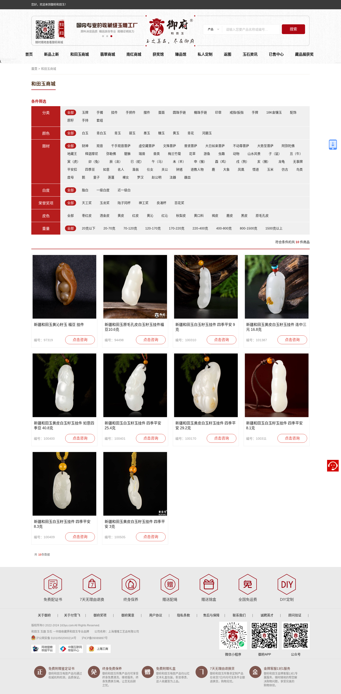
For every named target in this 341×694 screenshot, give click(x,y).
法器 (173, 177)
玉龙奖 (104, 203)
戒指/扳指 (237, 112)
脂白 (85, 190)
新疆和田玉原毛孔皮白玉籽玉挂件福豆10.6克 (134, 327)
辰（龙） (115, 161)
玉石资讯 (250, 54)
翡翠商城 (107, 54)
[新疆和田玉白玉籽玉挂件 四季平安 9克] (206, 287)
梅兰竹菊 (174, 154)
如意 (106, 169)
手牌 (255, 112)
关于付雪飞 (72, 615)
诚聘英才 (267, 615)
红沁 (164, 215)
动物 (236, 154)
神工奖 (143, 203)
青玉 (117, 133)
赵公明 (156, 177)
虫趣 (221, 154)
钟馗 (179, 169)
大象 (226, 169)
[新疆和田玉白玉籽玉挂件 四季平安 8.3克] (64, 484)
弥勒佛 (111, 154)
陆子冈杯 (124, 203)
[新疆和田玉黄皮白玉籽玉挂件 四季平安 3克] (135, 484)
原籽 (70, 120)
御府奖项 (99, 615)
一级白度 (103, 190)
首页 (29, 54)
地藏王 (72, 154)
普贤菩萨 (190, 146)
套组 (100, 120)
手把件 (130, 112)
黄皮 (121, 215)
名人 (121, 169)
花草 (192, 154)
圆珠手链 (179, 112)
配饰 (293, 112)
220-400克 (200, 228)
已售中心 (276, 54)
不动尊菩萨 (241, 146)
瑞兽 (142, 154)
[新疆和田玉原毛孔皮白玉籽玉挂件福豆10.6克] (135, 287)
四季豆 (90, 169)
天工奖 (87, 203)
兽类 (156, 154)
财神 (85, 146)
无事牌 (298, 161)
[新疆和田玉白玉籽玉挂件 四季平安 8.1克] (277, 385)
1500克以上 (274, 228)
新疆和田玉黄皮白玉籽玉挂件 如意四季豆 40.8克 (64, 425)
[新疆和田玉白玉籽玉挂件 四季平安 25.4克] (135, 385)
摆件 (147, 112)
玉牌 (85, 112)
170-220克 (176, 228)
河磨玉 (207, 133)
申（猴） (200, 161)
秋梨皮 (181, 215)
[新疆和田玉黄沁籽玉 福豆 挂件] (64, 287)
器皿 (187, 177)
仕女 (150, 169)
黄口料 (199, 215)
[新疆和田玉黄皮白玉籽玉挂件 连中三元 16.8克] (277, 287)
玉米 (270, 169)
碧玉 (132, 133)
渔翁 (135, 169)
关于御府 (44, 615)
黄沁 (150, 215)
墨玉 (147, 133)
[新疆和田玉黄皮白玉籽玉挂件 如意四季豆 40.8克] (64, 385)
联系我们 (239, 615)
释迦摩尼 (91, 154)
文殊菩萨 (169, 146)
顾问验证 (294, 615)
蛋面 (161, 112)
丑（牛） (296, 154)
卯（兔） (94, 161)
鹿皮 (229, 215)
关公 (164, 169)
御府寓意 (127, 615)
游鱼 (207, 154)
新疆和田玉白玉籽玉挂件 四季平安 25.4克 (133, 425)
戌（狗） (242, 161)
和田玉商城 (79, 54)
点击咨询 (80, 340)
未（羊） (179, 161)
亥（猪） (263, 161)
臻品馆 (180, 54)
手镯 (100, 112)
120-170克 (153, 228)
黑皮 (244, 215)
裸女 (125, 177)
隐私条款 (183, 615)
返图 (227, 54)
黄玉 (176, 133)
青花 (190, 133)
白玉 (85, 133)
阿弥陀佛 (288, 146)
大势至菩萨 (265, 146)
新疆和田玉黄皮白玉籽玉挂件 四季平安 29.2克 (205, 425)
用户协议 (155, 615)
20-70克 (109, 228)
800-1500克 (248, 228)
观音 (100, 146)
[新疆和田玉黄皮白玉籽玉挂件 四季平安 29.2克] (206, 385)
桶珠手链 (200, 112)
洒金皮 (104, 215)
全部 (70, 112)
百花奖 (179, 203)
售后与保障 (211, 615)
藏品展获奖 (304, 54)
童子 (96, 177)
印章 (218, 112)
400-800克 (224, 228)
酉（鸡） (221, 161)
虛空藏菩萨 (147, 146)
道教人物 (197, 169)
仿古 (285, 169)
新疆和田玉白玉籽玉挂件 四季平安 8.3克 (62, 524)
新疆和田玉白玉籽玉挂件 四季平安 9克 (205, 327)
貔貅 (127, 154)
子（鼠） (275, 154)
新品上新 (51, 54)
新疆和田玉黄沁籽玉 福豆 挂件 (59, 325)
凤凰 (241, 169)
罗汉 (140, 177)
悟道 (255, 169)
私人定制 (205, 54)
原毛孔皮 (262, 215)
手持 (85, 120)
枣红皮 (87, 215)
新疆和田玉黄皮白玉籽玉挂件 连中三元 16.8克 (276, 327)
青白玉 (101, 133)
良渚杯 (161, 203)
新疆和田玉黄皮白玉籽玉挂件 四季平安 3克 (135, 524)
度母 (70, 177)
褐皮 (215, 215)
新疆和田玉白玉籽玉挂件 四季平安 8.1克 (274, 425)
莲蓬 (111, 177)
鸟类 (299, 169)
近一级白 (124, 190)
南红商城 (133, 54)
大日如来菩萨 (215, 146)
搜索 (293, 29)
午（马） (158, 161)
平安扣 (72, 169)
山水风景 (254, 154)
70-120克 (130, 228)
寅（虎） (73, 161)
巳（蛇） (137, 161)
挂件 (114, 112)
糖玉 (161, 133)
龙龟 (281, 161)
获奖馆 (158, 54)
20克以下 (88, 228)
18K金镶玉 (274, 112)
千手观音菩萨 (121, 146)
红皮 (135, 215)
